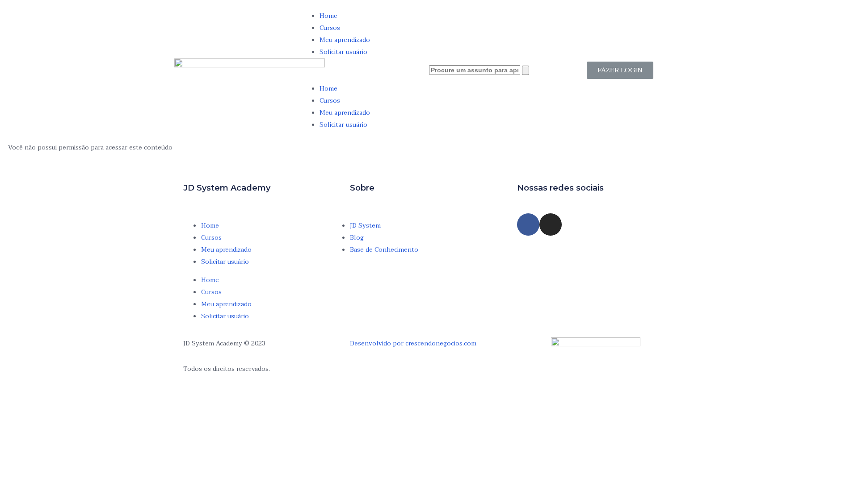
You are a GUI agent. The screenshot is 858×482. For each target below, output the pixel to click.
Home (328, 16)
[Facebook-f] (528, 224)
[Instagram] (550, 224)
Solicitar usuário (343, 52)
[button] (365, 70)
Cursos (330, 28)
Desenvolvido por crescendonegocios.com (413, 343)
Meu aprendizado (345, 40)
